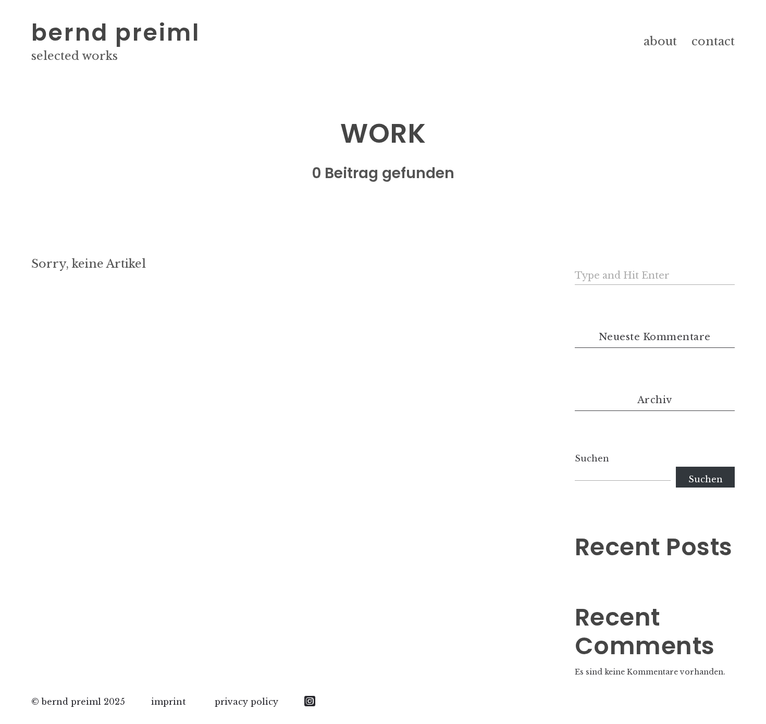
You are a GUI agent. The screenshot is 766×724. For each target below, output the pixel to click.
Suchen (592, 458)
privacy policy (246, 701)
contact (713, 41)
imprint (168, 701)
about (660, 41)
